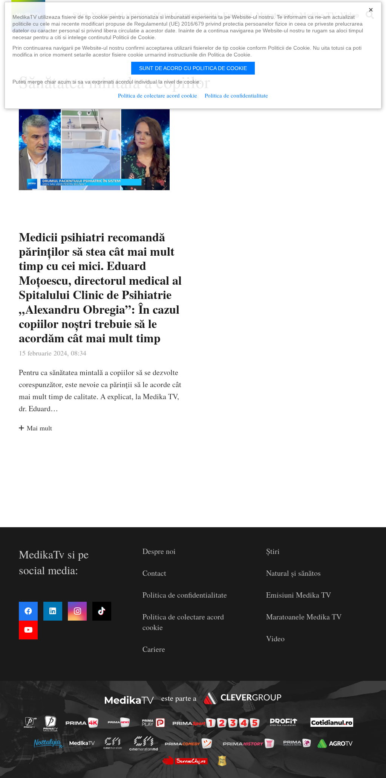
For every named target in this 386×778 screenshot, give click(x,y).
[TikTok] (101, 611)
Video (275, 638)
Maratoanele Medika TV (304, 617)
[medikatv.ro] (84, 743)
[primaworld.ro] (299, 743)
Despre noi (159, 551)
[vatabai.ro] (224, 761)
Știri (273, 551)
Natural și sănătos (293, 573)
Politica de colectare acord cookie (157, 95)
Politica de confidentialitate (184, 595)
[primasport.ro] (218, 723)
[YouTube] (28, 630)
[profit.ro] (285, 722)
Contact (154, 573)
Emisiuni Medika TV (298, 595)
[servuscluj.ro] (187, 760)
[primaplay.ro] (155, 723)
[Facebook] (28, 611)
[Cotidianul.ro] (333, 722)
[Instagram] (77, 611)
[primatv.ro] (32, 722)
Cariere (153, 649)
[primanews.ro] (121, 722)
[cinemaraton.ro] (115, 743)
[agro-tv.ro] (336, 743)
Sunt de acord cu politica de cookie (193, 68)
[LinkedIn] (52, 611)
